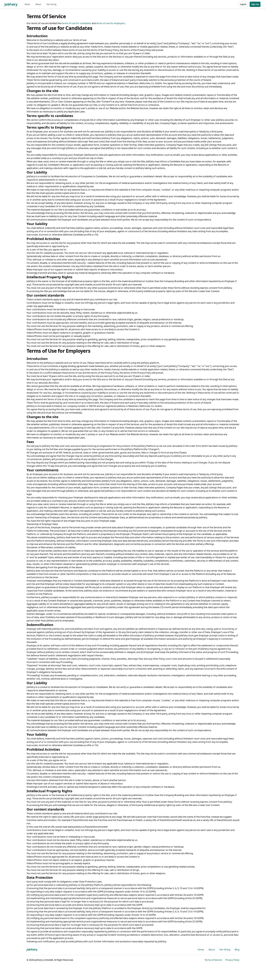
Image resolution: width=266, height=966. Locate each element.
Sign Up (255, 4)
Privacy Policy (232, 959)
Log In (243, 4)
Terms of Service (213, 959)
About (38, 4)
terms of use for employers (110, 23)
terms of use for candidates (76, 23)
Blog (237, 949)
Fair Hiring (51, 4)
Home (27, 4)
